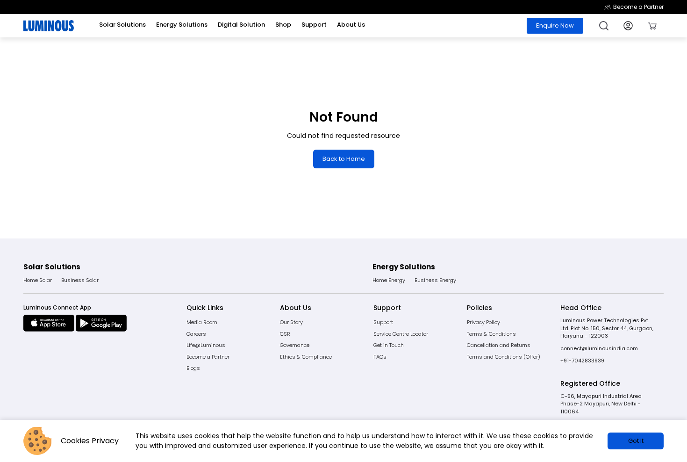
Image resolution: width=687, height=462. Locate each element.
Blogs (193, 368)
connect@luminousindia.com (599, 348)
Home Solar (37, 280)
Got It (636, 440)
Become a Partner (638, 7)
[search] (604, 25)
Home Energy (388, 280)
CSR (285, 334)
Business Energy (435, 280)
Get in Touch (388, 345)
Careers (196, 334)
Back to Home (343, 158)
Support (383, 322)
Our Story (291, 322)
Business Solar (80, 280)
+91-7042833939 (582, 360)
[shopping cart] (652, 25)
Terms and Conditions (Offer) (503, 357)
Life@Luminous (205, 345)
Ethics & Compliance (306, 357)
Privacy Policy (483, 322)
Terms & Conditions (491, 334)
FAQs (379, 357)
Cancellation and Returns (498, 345)
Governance (294, 345)
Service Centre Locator (400, 334)
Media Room (201, 322)
